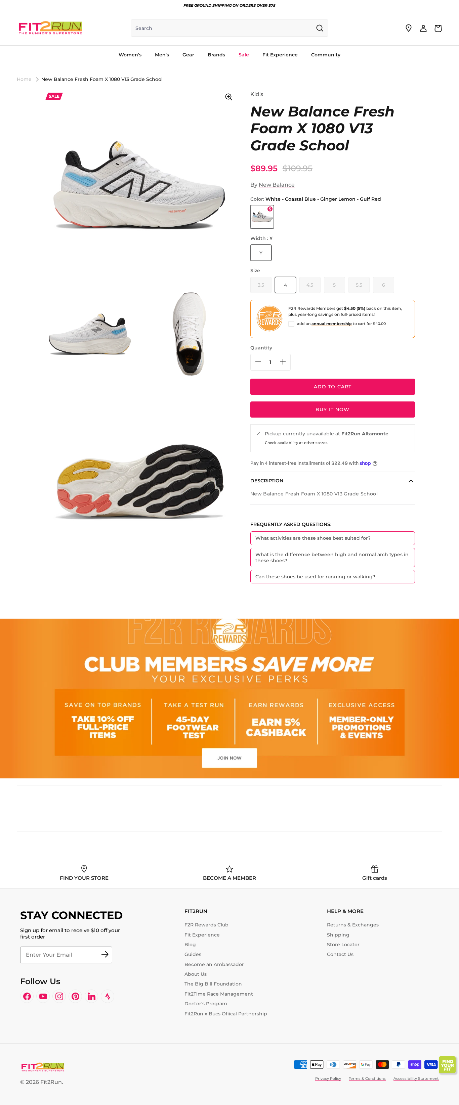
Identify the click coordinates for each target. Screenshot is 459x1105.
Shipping (338, 935)
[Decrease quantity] (258, 362)
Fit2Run (51, 1082)
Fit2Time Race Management (218, 994)
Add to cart (332, 387)
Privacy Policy (328, 1078)
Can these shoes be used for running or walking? (315, 577)
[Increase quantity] (283, 362)
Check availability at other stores (296, 442)
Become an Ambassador (214, 964)
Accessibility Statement (416, 1078)
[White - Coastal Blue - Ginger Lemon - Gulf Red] (262, 217)
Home (24, 79)
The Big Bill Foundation (213, 984)
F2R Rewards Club (206, 925)
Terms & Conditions (367, 1078)
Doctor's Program (205, 1004)
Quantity (261, 347)
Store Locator (343, 945)
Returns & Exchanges (353, 925)
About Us (195, 974)
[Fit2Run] (50, 28)
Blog (190, 945)
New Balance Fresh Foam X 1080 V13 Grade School (102, 79)
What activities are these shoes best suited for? (313, 538)
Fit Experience (202, 935)
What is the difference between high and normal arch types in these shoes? (332, 557)
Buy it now (332, 409)
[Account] (423, 28)
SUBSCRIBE (105, 955)
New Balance (277, 185)
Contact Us (340, 954)
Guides (192, 954)
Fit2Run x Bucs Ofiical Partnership (225, 1014)
